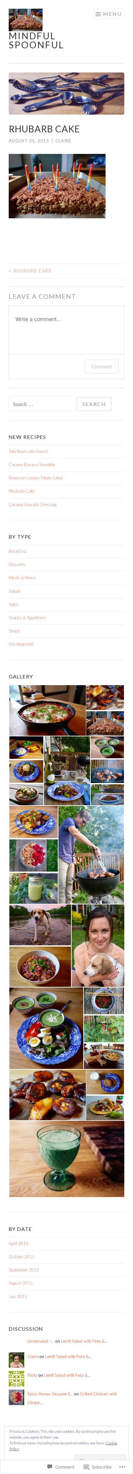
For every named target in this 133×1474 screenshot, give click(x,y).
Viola (32, 1375)
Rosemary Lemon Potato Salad (36, 477)
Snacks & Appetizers (27, 617)
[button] (47, 710)
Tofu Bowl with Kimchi (28, 451)
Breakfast (17, 551)
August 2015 (21, 1283)
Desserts (17, 564)
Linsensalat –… (40, 1341)
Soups (14, 630)
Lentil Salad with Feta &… (84, 1341)
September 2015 (24, 1269)
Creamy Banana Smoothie (32, 464)
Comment (102, 366)
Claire (63, 140)
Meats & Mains (22, 577)
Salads (15, 591)
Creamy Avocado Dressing (32, 504)
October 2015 (22, 1256)
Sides (13, 604)
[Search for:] (43, 404)
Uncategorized (21, 644)
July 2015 (18, 1296)
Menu (112, 14)
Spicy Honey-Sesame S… (50, 1393)
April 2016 (18, 1243)
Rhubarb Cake (30, 270)
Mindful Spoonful (36, 40)
